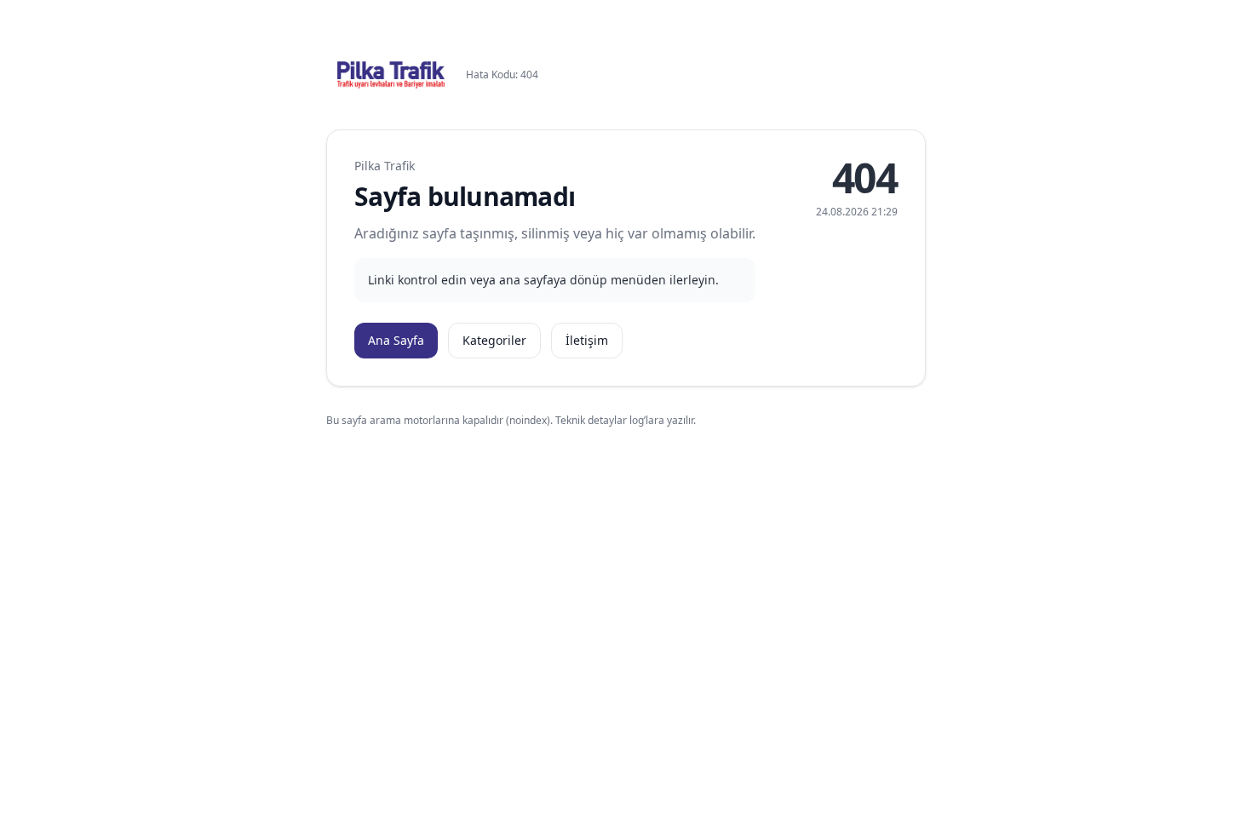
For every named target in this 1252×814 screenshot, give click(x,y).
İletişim (587, 340)
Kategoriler (494, 340)
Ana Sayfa (396, 340)
